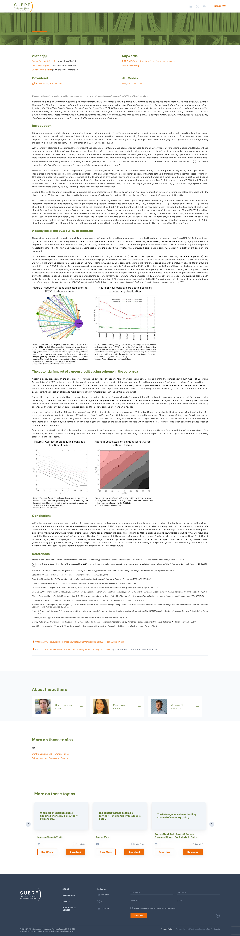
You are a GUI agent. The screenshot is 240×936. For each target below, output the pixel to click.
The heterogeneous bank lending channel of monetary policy (176, 815)
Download (75, 851)
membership (68, 895)
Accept (158, 932)
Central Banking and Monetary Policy (50, 753)
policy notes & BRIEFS (69, 908)
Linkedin (105, 894)
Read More (47, 851)
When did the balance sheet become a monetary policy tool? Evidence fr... (59, 815)
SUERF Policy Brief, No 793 (49, 83)
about (65, 889)
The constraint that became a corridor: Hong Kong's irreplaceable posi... (120, 815)
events (66, 901)
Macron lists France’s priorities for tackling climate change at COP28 (76, 649)
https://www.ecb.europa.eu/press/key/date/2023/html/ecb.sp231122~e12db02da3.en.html (80, 641)
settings (141, 933)
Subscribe (139, 915)
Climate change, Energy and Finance (50, 757)
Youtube (105, 908)
